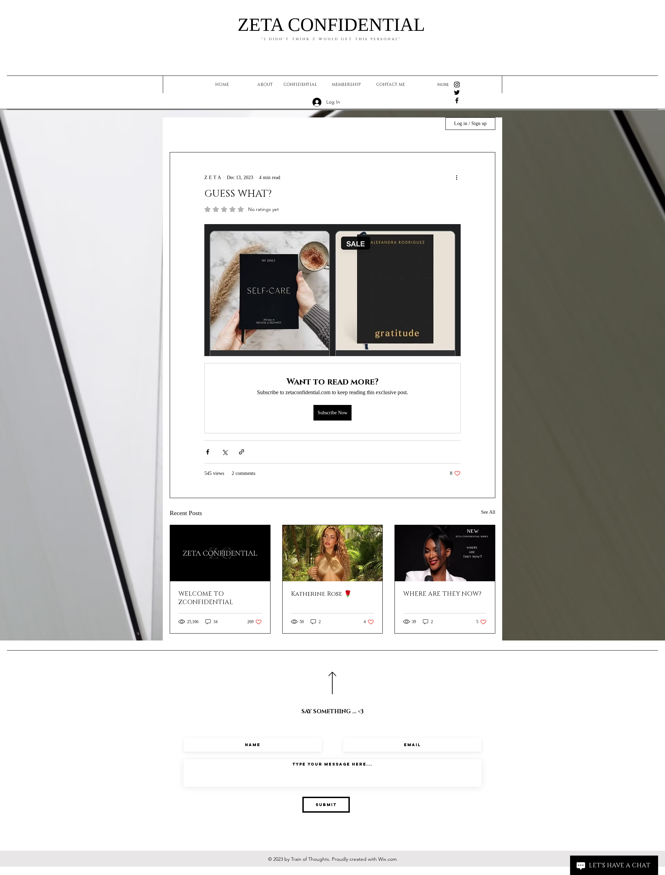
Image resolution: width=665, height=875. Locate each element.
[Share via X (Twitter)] (224, 452)
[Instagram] (457, 84)
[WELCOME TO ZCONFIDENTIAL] (220, 553)
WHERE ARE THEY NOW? (442, 594)
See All (488, 512)
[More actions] (456, 177)
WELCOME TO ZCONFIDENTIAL (205, 598)
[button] (428, 123)
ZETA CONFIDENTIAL (331, 24)
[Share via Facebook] (207, 452)
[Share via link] (241, 452)
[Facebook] (457, 100)
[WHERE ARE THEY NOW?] (445, 553)
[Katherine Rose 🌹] (333, 553)
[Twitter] (457, 92)
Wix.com (387, 859)
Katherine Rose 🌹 (321, 594)
